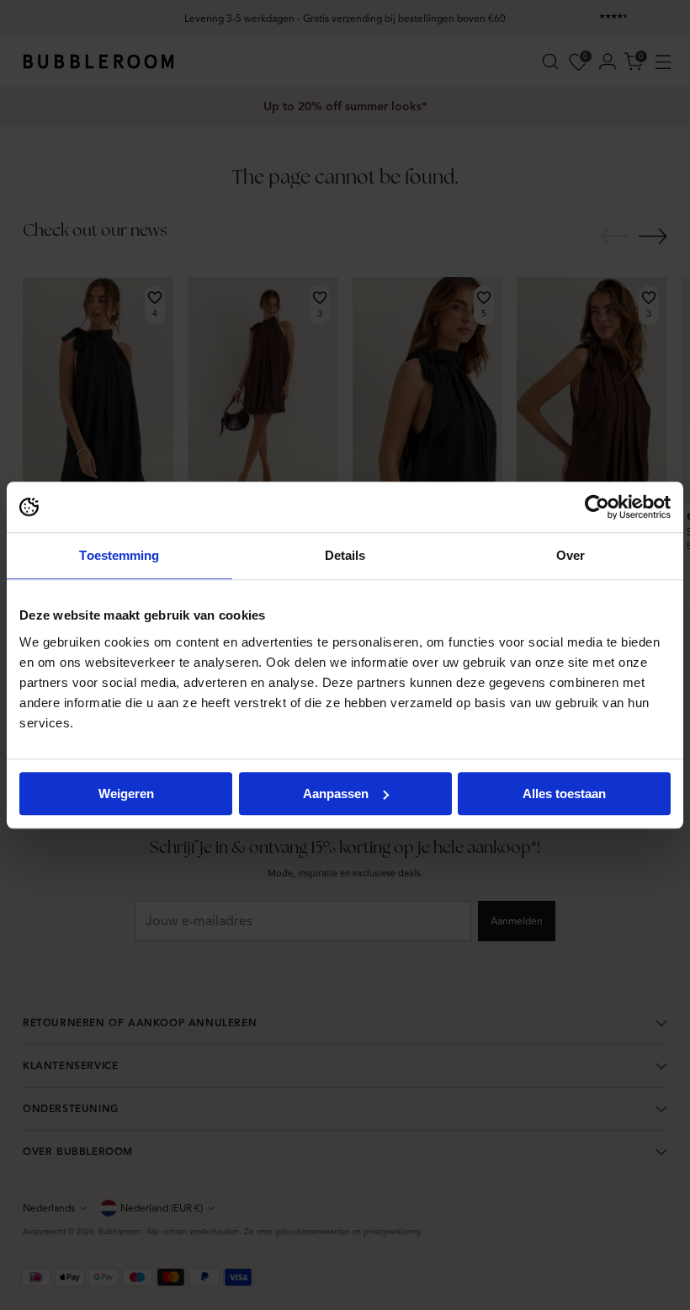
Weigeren (126, 793)
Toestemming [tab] (119, 555)
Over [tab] (570, 555)
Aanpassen (336, 793)
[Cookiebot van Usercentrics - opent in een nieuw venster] (597, 506)
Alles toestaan (564, 793)
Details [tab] (345, 555)
